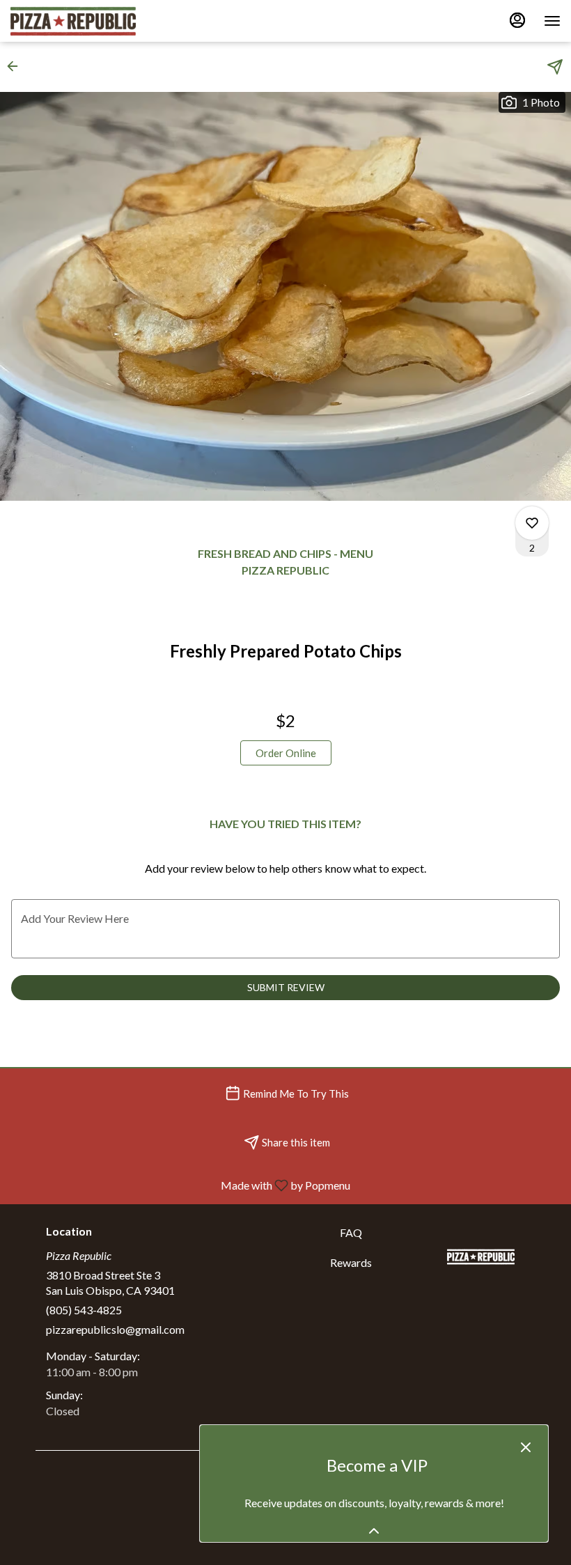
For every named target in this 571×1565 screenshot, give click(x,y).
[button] (16, 66)
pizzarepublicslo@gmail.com (115, 1329)
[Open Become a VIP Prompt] (374, 1531)
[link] (285, 752)
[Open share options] (555, 67)
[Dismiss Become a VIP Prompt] (525, 1447)
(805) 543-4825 (84, 1309)
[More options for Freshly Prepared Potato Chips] (532, 523)
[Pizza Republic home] (73, 20)
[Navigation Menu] (552, 21)
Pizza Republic (481, 1256)
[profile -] (517, 20)
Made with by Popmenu (180, 1185)
